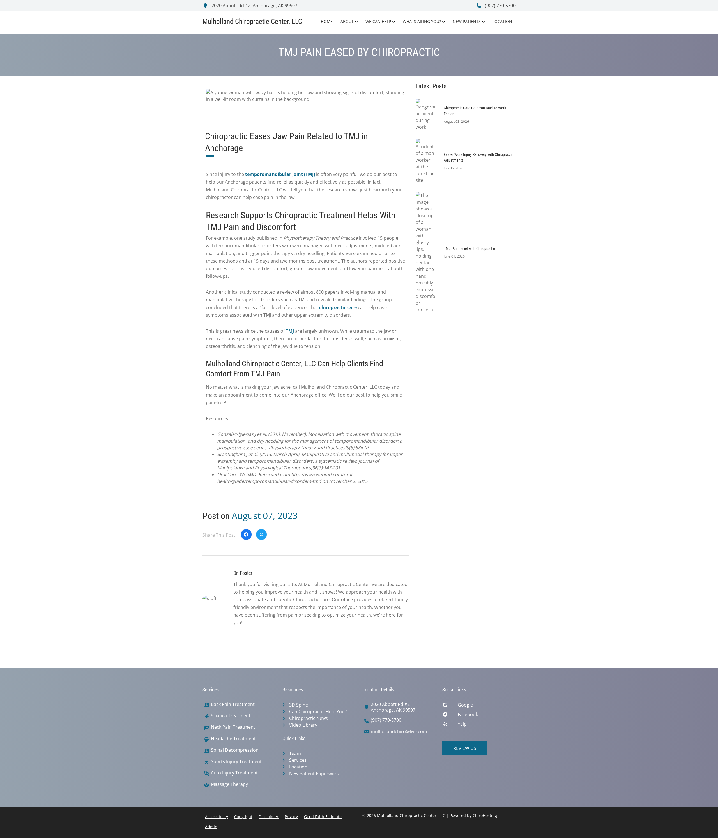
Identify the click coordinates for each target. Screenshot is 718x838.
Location (502, 21)
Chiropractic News (308, 718)
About (347, 21)
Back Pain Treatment (233, 704)
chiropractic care (338, 307)
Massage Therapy (229, 784)
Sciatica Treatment (230, 716)
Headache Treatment (233, 739)
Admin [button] (211, 826)
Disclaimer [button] (269, 816)
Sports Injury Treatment (236, 762)
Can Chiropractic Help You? (318, 712)
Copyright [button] (243, 816)
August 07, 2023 (265, 516)
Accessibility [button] (216, 816)
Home (327, 21)
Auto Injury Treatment (234, 773)
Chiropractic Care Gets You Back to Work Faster (475, 111)
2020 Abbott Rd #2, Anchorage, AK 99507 (253, 6)
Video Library (303, 725)
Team (295, 753)
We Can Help (378, 21)
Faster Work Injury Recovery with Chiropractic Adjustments (478, 157)
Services (298, 760)
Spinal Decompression (235, 750)
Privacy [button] (291, 816)
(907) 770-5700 (500, 6)
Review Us (464, 748)
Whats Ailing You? (422, 21)
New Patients (467, 21)
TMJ (290, 331)
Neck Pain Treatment (233, 727)
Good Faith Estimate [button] (323, 816)
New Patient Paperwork (314, 773)
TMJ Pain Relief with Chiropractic (469, 248)
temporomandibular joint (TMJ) (280, 174)
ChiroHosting (485, 815)
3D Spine (298, 705)
